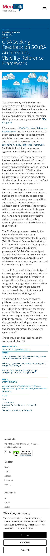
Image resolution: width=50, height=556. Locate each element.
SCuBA (5, 407)
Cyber (7, 507)
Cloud (7, 502)
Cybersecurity (23, 349)
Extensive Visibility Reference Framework (23, 144)
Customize (25, 542)
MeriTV (7, 484)
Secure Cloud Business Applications (17, 410)
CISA (4, 399)
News (7, 467)
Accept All (25, 535)
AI (5, 498)
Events (7, 471)
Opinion (8, 476)
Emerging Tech (9, 349)
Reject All (25, 550)
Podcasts (8, 480)
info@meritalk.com (12, 447)
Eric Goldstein (8, 402)
